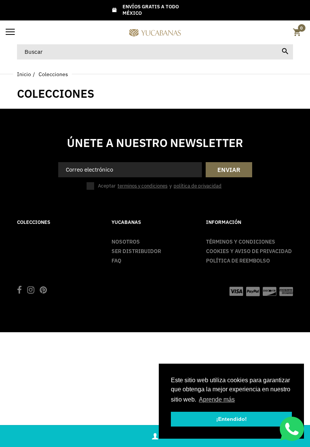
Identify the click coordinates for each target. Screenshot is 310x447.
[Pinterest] (43, 290)
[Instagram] (30, 290)
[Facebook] (19, 290)
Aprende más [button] (217, 399)
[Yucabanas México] (155, 32)
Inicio (24, 74)
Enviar (228, 169)
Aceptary (160, 186)
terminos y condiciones (142, 186)
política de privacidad (198, 186)
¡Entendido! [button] (231, 419)
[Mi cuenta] (155, 436)
